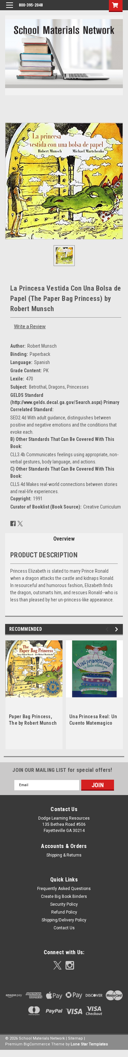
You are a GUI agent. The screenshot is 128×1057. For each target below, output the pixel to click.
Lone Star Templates (89, 1044)
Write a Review (30, 326)
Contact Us (64, 928)
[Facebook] (13, 523)
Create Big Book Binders (64, 896)
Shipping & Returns (64, 855)
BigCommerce (37, 1044)
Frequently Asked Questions (64, 888)
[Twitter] (20, 523)
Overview (64, 539)
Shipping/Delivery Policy (64, 920)
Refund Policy (64, 912)
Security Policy (64, 904)
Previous (108, 629)
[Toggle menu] (9, 9)
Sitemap (75, 1038)
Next (117, 629)
